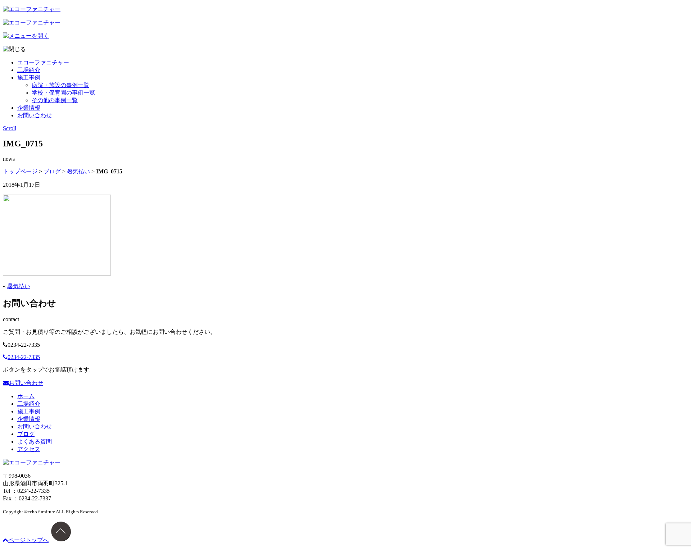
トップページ (20, 171)
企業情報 (28, 108)
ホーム (26, 396)
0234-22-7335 (24, 357)
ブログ (52, 171)
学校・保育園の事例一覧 (63, 93)
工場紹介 (28, 70)
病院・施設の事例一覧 (60, 85)
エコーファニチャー (43, 62)
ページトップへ (28, 540)
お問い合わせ (34, 115)
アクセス (28, 449)
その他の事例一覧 (55, 100)
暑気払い (78, 171)
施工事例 (28, 77)
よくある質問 (34, 441)
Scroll (9, 128)
